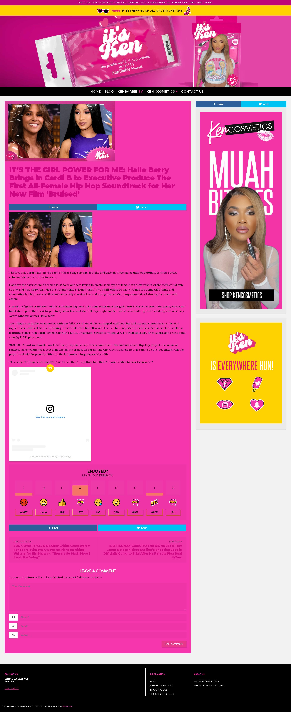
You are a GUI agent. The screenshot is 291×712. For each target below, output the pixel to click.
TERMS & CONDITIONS (162, 693)
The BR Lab (67, 706)
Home (95, 91)
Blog (109, 91)
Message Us (12, 688)
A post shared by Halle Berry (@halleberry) (50, 456)
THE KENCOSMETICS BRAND (209, 685)
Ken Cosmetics (161, 91)
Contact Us (192, 91)
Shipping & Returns (161, 685)
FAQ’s (153, 681)
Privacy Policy (158, 689)
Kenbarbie (130, 91)
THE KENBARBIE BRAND (206, 681)
